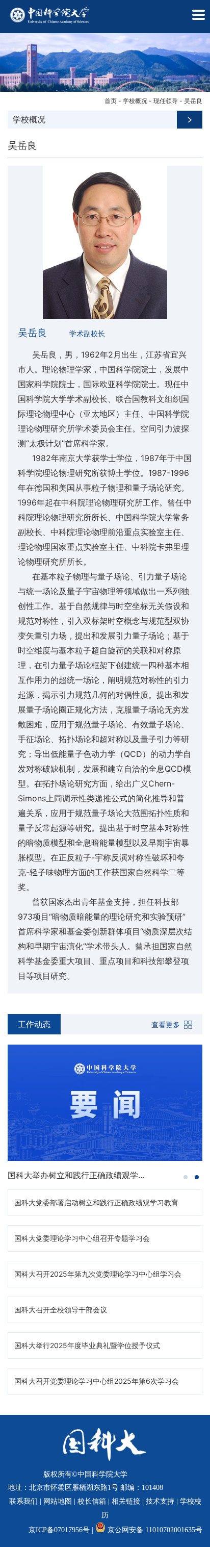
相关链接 (126, 1501)
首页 (110, 101)
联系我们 (23, 1501)
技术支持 (160, 1501)
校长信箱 (91, 1501)
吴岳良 (193, 101)
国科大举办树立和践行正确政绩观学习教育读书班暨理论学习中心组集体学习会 (79, 1175)
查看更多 (165, 1024)
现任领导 (165, 101)
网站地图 (57, 1501)
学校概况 (135, 101)
